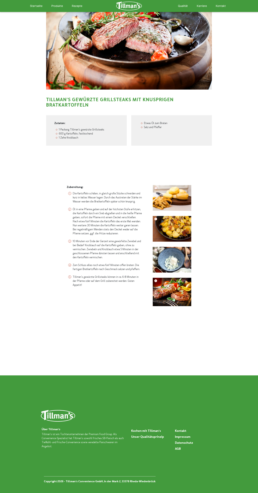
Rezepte (77, 5)
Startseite (36, 5)
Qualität (183, 5)
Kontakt (221, 5)
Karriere (202, 5)
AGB (178, 448)
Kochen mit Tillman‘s (146, 431)
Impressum (182, 437)
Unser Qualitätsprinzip (147, 437)
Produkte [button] (57, 5)
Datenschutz (184, 442)
